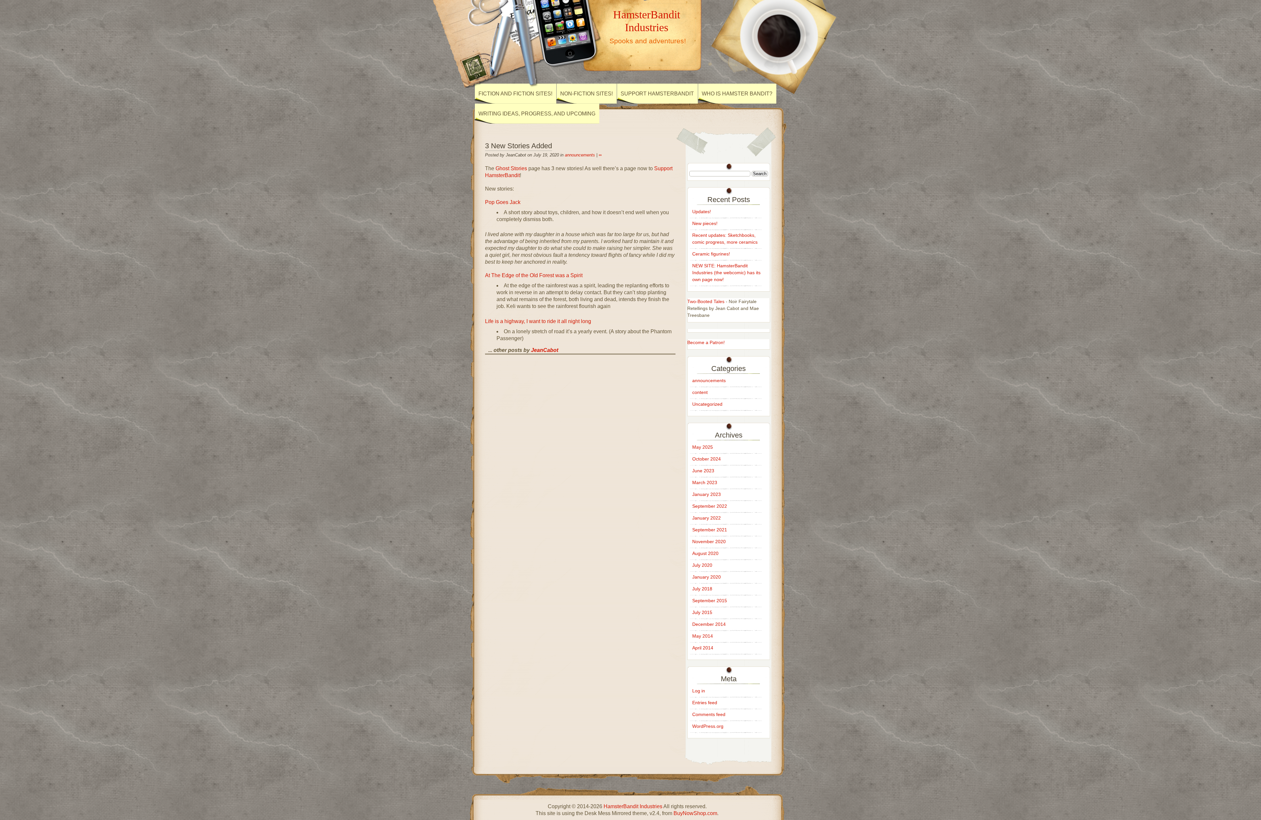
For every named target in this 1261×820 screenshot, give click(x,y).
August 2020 (705, 553)
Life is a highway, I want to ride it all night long (538, 321)
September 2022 (709, 506)
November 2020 (709, 541)
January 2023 (706, 494)
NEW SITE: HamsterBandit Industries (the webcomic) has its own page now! (726, 272)
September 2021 (709, 529)
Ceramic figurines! (711, 253)
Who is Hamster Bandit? (737, 93)
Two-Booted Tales (705, 301)
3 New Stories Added (518, 146)
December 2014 (709, 624)
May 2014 (702, 636)
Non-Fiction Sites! (586, 93)
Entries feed (704, 702)
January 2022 (706, 518)
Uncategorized (707, 404)
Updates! (701, 211)
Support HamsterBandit (657, 93)
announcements (580, 155)
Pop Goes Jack (502, 202)
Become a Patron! (706, 342)
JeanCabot (544, 350)
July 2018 (702, 588)
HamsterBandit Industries (646, 20)
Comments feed (708, 714)
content (700, 392)
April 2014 (702, 647)
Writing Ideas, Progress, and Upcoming (536, 113)
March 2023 (704, 482)
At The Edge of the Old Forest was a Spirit (534, 275)
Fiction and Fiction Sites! (515, 93)
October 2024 (706, 458)
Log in (698, 690)
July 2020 (702, 565)
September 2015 (709, 600)
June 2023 (703, 470)
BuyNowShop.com (695, 813)
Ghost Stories (511, 168)
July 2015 (702, 612)
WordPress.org (707, 726)
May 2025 (702, 447)
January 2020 (706, 577)
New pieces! (705, 223)
